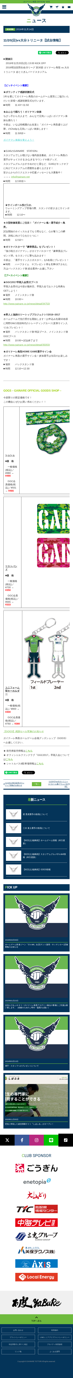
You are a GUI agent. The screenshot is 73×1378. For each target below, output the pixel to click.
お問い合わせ (18, 1330)
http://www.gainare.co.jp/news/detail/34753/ (26, 303)
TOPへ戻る (36, 1321)
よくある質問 (55, 1351)
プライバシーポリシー (18, 1337)
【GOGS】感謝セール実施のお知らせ (23, 731)
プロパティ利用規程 (54, 1344)
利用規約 (54, 1330)
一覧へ (36, 784)
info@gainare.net (20, 176)
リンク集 (18, 1351)
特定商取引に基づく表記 (18, 1344)
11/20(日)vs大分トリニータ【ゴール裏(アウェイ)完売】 (58, 784)
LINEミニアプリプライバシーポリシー (54, 1337)
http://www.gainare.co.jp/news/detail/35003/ (26, 344)
